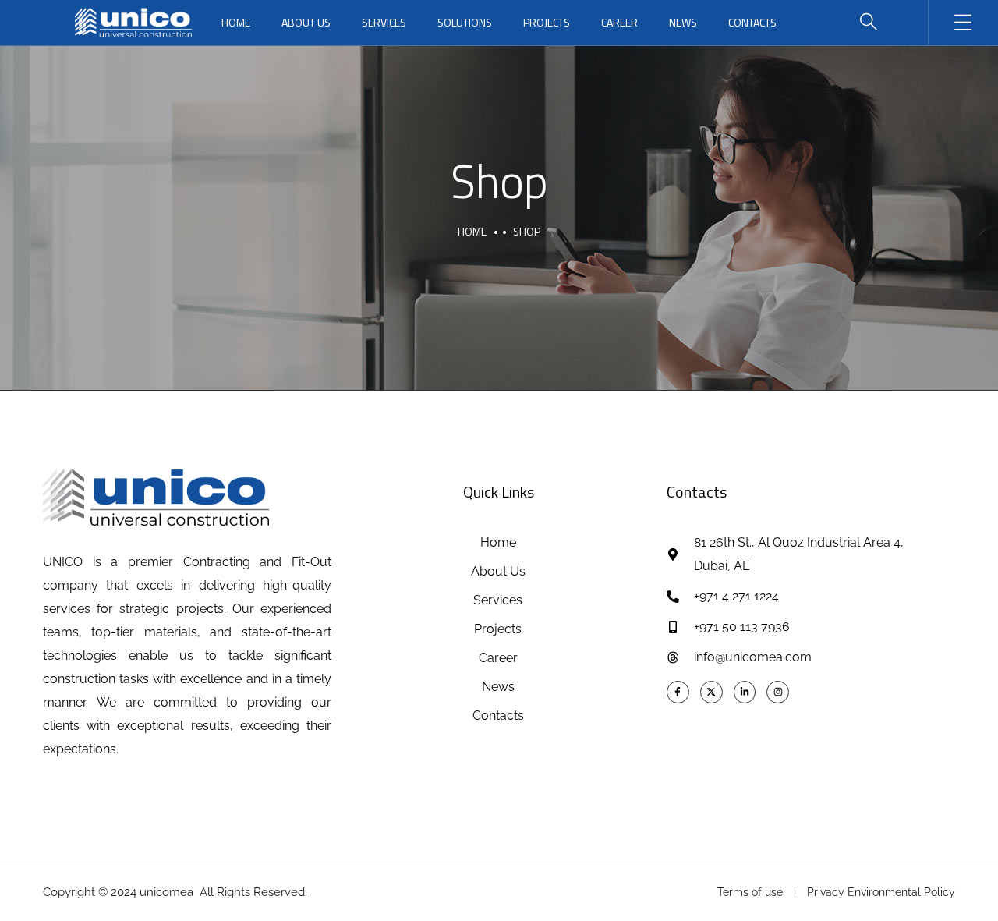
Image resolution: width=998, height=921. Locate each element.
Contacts (752, 22)
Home (235, 22)
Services (384, 22)
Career (619, 22)
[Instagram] (777, 692)
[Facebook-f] (678, 692)
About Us (306, 22)
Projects (546, 22)
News (683, 22)
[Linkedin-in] (745, 692)
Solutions (464, 22)
